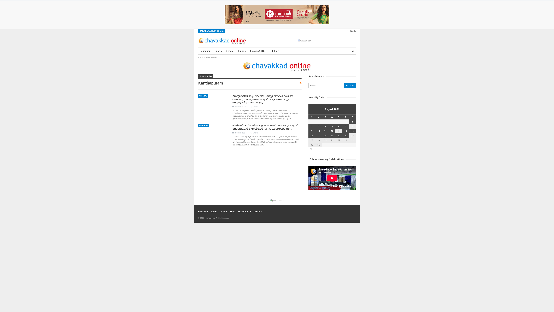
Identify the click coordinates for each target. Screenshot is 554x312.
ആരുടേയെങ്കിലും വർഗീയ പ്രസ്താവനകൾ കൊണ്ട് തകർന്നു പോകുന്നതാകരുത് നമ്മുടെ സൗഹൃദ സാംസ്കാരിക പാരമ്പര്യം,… (262, 99)
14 (346, 131)
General (230, 51)
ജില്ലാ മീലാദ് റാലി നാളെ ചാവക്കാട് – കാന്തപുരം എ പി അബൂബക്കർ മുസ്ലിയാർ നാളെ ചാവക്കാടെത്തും (265, 127)
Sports (218, 51)
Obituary (275, 51)
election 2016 (257, 51)
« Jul (310, 149)
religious (203, 125)
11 (325, 131)
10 (318, 131)
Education (205, 51)
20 (339, 135)
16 (312, 135)
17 (318, 135)
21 (346, 135)
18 (325, 135)
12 (332, 131)
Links (241, 51)
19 (332, 135)
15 (352, 131)
